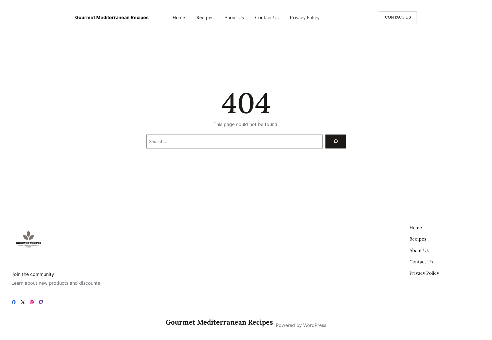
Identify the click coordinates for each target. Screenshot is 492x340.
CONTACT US (398, 17)
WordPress (314, 325)
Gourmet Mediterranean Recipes (112, 17)
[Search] (335, 141)
